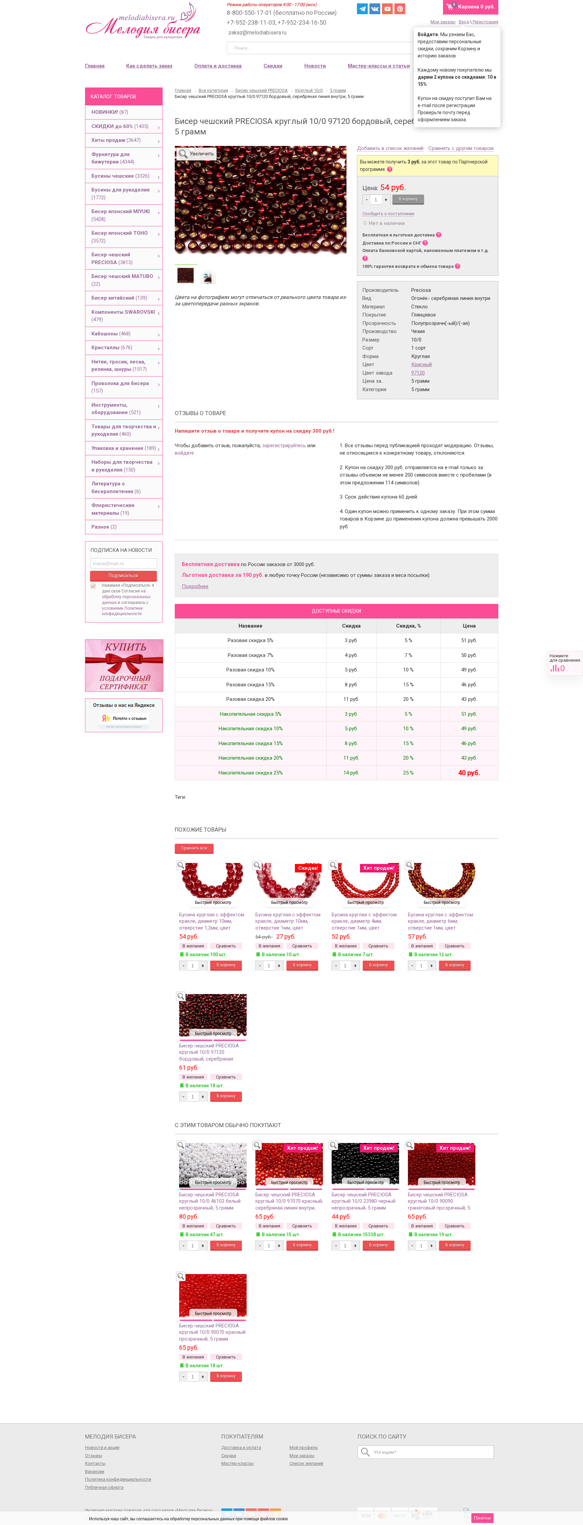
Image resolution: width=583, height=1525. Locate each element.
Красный (421, 364)
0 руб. (476, 7)
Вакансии (94, 1471)
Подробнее (195, 586)
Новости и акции (102, 1447)
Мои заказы (443, 21)
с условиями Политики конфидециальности (125, 608)
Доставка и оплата (241, 1447)
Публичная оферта (104, 1487)
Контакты (95, 1463)
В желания (193, 945)
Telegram (362, 8)
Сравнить (565, 663)
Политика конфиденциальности (118, 1479)
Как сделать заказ (149, 66)
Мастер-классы (237, 1463)
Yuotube (387, 8)
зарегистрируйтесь (284, 445)
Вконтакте (374, 8)
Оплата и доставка (218, 66)
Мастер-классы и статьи (379, 66)
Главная (95, 66)
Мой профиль (303, 1447)
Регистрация (485, 21)
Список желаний (306, 1463)
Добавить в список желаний (390, 148)
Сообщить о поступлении (388, 213)
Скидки (272, 66)
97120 (418, 373)
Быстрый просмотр (213, 902)
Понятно (482, 1518)
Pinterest (399, 8)
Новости (315, 66)
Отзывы (93, 1455)
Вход (464, 21)
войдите (184, 453)
